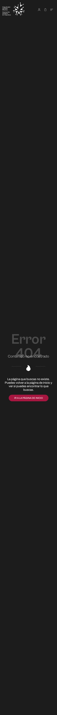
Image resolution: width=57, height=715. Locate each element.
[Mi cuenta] (39, 9)
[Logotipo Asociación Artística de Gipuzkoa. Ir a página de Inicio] (16, 9)
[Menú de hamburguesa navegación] (52, 9)
